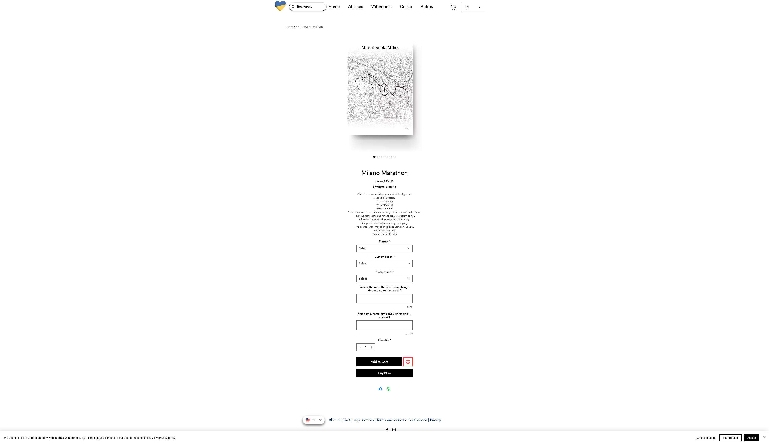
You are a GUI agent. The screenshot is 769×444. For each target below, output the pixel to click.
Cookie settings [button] (706, 438)
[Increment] (371, 347)
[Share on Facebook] (380, 389)
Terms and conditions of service (402, 420)
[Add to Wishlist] (408, 361)
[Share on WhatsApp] (388, 389)
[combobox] (384, 248)
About (334, 420)
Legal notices (363, 420)
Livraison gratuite (384, 186)
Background (384, 272)
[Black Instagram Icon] (394, 429)
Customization (385, 256)
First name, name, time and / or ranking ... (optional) (384, 315)
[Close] (764, 437)
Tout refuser (730, 438)
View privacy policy (163, 438)
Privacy (435, 420)
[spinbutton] (365, 347)
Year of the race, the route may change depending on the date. (384, 288)
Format (384, 241)
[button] (357, 7)
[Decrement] (359, 347)
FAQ (346, 420)
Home (290, 27)
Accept (751, 438)
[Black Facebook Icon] (387, 429)
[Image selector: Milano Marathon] (374, 157)
